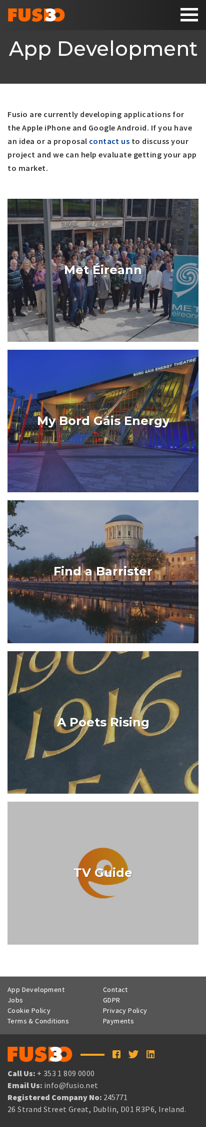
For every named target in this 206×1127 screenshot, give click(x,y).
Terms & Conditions (38, 1020)
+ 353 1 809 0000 (65, 1073)
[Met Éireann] (103, 270)
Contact (115, 989)
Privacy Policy (125, 1010)
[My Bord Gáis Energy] (103, 421)
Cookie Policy (29, 1010)
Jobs (16, 999)
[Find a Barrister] (103, 571)
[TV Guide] (103, 873)
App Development (36, 989)
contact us (109, 141)
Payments (118, 1020)
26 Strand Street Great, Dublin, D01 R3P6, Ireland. (97, 1109)
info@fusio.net (71, 1085)
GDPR (111, 999)
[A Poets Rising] (103, 722)
